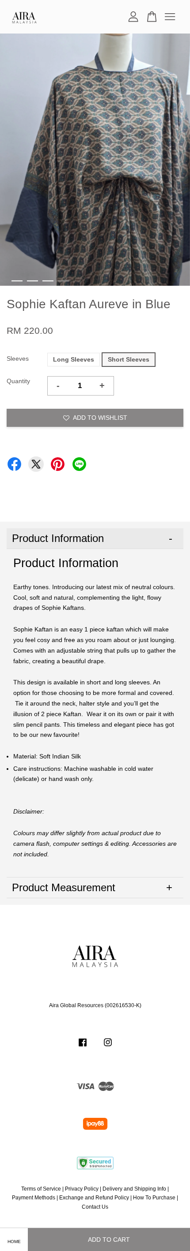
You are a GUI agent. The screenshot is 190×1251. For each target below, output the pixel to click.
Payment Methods (33, 1198)
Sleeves (18, 358)
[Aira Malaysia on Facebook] (82, 1047)
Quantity (18, 381)
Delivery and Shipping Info (134, 1189)
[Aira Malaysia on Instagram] (108, 1047)
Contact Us (95, 1207)
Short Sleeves (128, 359)
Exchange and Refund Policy (94, 1198)
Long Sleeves (73, 359)
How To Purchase (154, 1198)
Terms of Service (41, 1189)
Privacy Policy (82, 1189)
